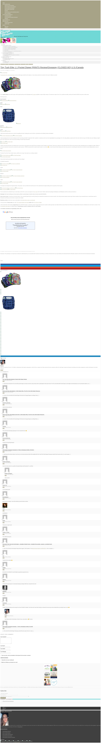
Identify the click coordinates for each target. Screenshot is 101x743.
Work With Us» (5, 21)
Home (4, 44)
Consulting (7, 23)
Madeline (4, 591)
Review (27, 64)
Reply (3, 381)
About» (4, 60)
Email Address (3, 694)
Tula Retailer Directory (7, 731)
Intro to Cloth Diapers (9, 5)
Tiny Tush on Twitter (38, 202)
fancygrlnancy (5, 497)
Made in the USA (11, 64)
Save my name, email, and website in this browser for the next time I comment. (16, 655)
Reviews (6, 10)
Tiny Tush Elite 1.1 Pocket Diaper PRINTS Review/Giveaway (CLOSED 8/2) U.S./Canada (42, 67)
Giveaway (6, 64)
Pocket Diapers (23, 64)
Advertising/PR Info (9, 22)
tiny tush (4, 358)
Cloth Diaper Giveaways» (8, 14)
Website (1, 370)
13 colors (34, 94)
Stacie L (4, 579)
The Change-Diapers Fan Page (23, 202)
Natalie (4, 567)
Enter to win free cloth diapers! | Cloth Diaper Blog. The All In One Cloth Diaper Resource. (21, 391)
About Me (6, 26)
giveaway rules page (5, 206)
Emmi (4, 520)
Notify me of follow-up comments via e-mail (9, 662)
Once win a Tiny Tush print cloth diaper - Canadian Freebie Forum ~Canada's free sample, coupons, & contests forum (27, 544)
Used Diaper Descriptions (7, 735)
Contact (6, 27)
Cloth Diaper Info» (6, 4)
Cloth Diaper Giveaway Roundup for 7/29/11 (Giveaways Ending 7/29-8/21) (18, 449)
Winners (6, 18)
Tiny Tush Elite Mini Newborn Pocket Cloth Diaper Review (15, 379)
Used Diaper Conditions (9, 9)
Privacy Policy (17, 742)
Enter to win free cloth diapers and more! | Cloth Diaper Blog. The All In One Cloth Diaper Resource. (23, 414)
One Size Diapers (17, 64)
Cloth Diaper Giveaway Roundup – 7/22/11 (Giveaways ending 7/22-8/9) (18, 626)
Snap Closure (30, 64)
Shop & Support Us (7, 56)
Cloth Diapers (2, 64)
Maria (8, 70)
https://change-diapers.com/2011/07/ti (39, 548)
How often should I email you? (6, 696)
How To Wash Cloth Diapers (10, 6)
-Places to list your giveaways (8, 701)
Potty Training (8, 13)
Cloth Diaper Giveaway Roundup (11, 17)
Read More (20, 726)
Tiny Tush (35, 191)
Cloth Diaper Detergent (10, 48)
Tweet (1, 260)
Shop (4, 709)
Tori (3, 555)
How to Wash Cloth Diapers (8, 734)
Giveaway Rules (8, 53)
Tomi (4, 508)
